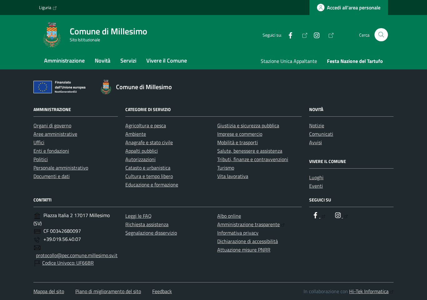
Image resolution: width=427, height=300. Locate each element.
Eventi (316, 186)
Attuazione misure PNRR (243, 249)
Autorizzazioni (140, 159)
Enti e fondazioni (51, 151)
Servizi (128, 60)
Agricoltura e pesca (145, 125)
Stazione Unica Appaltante (289, 61)
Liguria (45, 7)
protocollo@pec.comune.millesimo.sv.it (77, 255)
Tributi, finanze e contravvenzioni (252, 159)
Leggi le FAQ (138, 216)
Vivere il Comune (166, 60)
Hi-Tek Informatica (369, 291)
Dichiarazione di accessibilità (247, 241)
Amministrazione (64, 60)
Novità (102, 60)
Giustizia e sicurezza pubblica (248, 125)
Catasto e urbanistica (147, 167)
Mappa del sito (48, 291)
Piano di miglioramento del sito (108, 291)
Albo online (229, 216)
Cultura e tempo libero (149, 176)
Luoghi (316, 177)
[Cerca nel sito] (381, 35)
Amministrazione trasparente (248, 224)
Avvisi (315, 142)
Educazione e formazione (151, 184)
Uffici (38, 142)
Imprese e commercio (239, 134)
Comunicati (321, 134)
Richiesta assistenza (146, 224)
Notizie (316, 125)
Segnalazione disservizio (151, 232)
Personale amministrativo (60, 167)
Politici (40, 159)
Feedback (162, 291)
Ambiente (135, 134)
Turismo (225, 167)
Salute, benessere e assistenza (249, 151)
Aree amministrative (55, 134)
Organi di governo (52, 125)
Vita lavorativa (232, 176)
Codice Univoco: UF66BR (68, 263)
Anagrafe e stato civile (149, 142)
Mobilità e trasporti (237, 142)
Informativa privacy (238, 232)
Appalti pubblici (141, 151)
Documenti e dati (51, 176)
